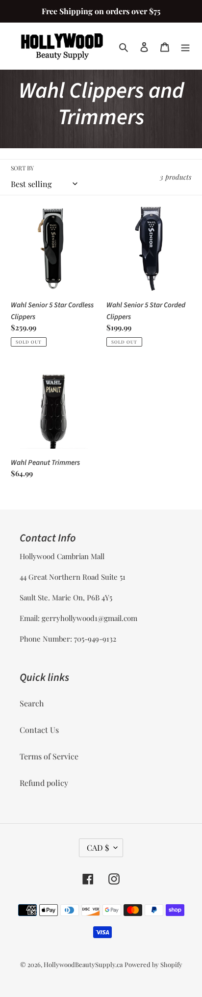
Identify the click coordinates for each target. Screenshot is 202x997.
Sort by (22, 168)
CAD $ (98, 847)
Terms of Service (49, 756)
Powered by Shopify (153, 964)
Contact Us (39, 730)
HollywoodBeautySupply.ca (83, 964)
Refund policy (44, 783)
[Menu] (185, 46)
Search (32, 703)
